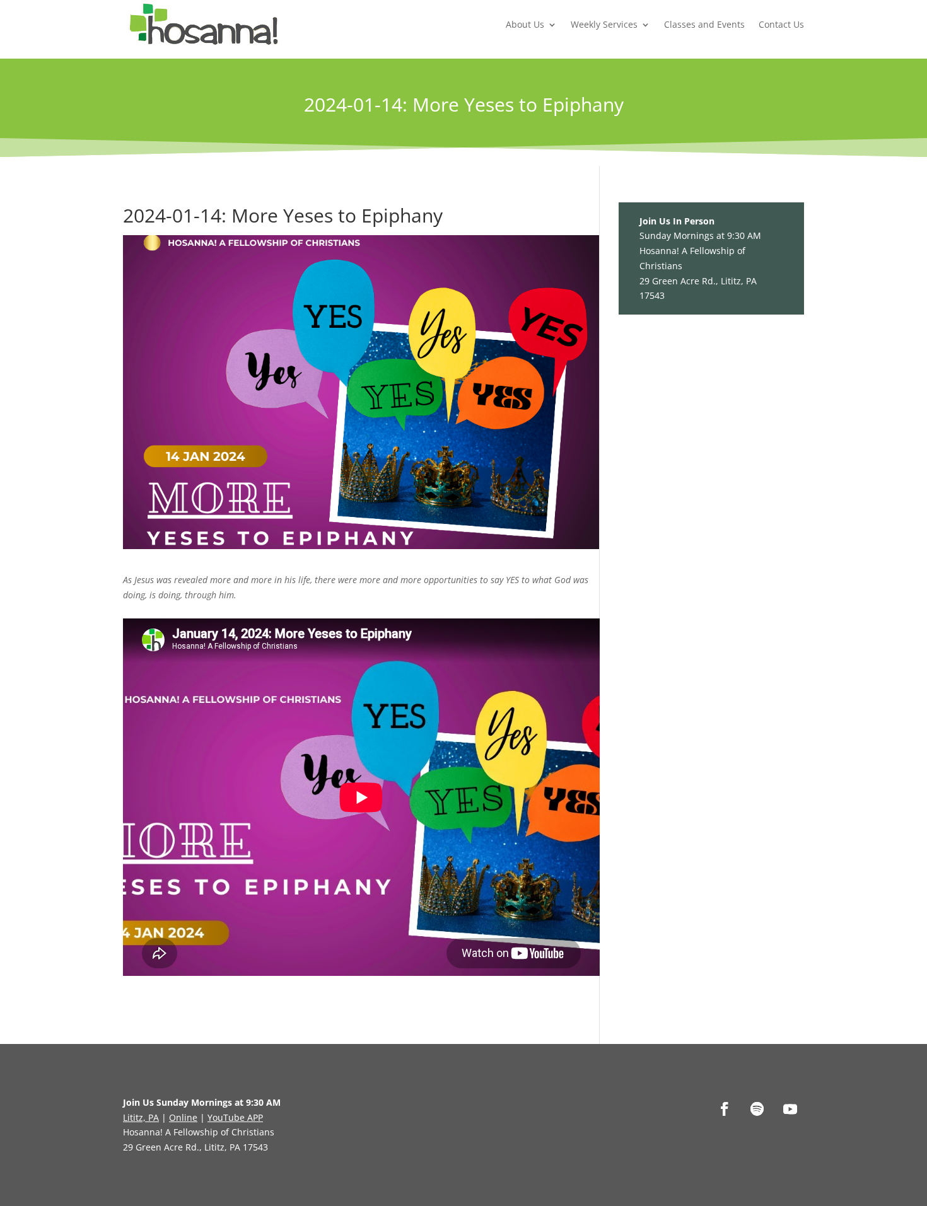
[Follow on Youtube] (790, 1109)
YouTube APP (235, 1117)
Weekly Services (604, 24)
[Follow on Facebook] (724, 1109)
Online (183, 1117)
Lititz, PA (141, 1117)
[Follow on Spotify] (757, 1109)
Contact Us (781, 24)
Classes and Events (704, 24)
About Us (525, 24)
